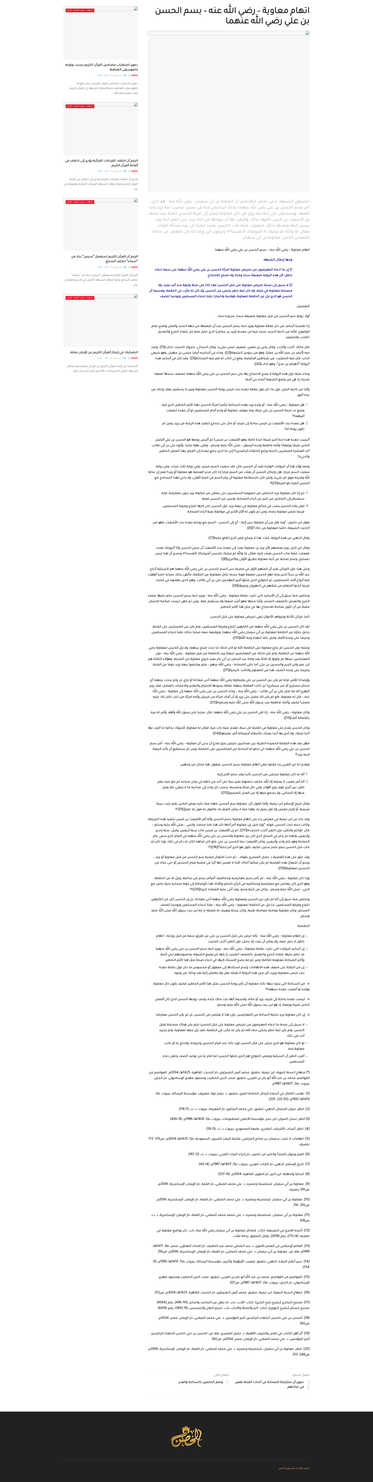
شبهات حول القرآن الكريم (80, 10)
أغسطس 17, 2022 (113, 76)
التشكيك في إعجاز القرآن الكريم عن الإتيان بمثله (104, 352)
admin (134, 76)
